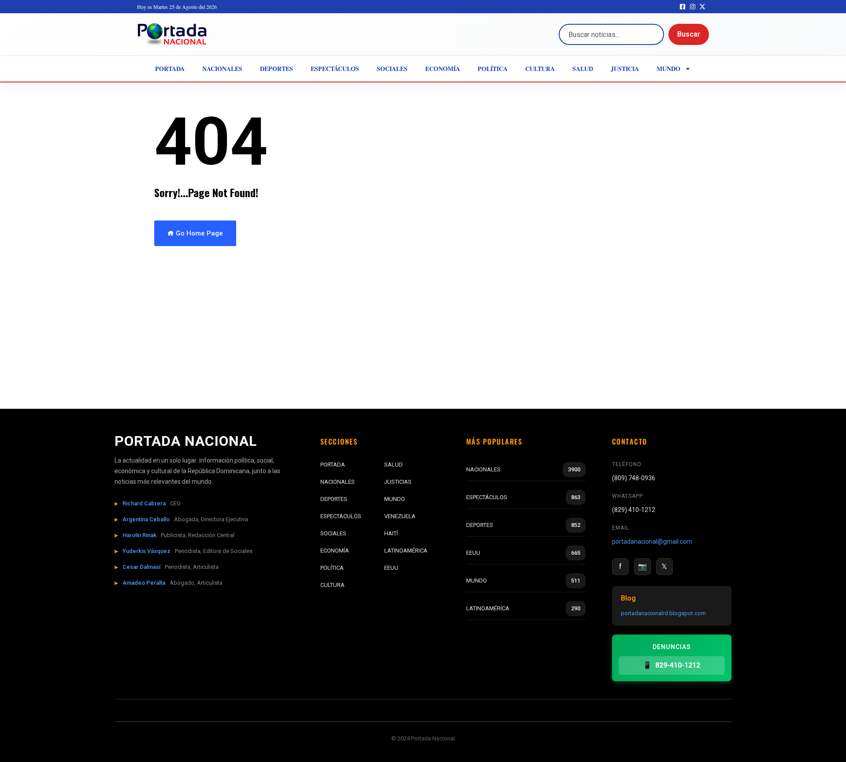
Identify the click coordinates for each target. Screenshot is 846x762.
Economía (442, 68)
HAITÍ (391, 533)
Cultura (540, 68)
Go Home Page (198, 233)
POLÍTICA (332, 567)
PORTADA (332, 464)
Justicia (625, 68)
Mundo (668, 68)
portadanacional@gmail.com (652, 541)
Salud (582, 68)
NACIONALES (337, 481)
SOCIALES (333, 533)
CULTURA (332, 585)
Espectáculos (335, 68)
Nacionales (222, 68)
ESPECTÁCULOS (340, 516)
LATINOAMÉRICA (405, 550)
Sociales (392, 68)
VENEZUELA (400, 516)
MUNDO (394, 499)
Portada (170, 68)
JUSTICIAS (398, 481)
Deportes (276, 68)
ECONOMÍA (334, 550)
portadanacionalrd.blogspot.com (663, 613)
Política (493, 68)
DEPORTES (333, 499)
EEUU (391, 567)
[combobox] (611, 34)
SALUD (393, 464)
